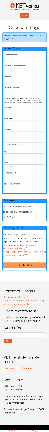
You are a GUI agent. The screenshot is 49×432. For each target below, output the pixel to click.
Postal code (10, 173)
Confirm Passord (12, 87)
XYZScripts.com (35, 431)
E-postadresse (11, 55)
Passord (8, 77)
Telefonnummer (12, 184)
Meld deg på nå (24, 265)
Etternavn (9, 118)
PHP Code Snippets (15, 431)
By (6, 151)
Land (7, 162)
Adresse (8, 129)
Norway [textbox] (9, 167)
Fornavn (8, 107)
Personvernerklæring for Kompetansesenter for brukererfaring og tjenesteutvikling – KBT (24, 252)
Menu (24, 15)
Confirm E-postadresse (15, 66)
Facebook (9, 368)
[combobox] (24, 167)
